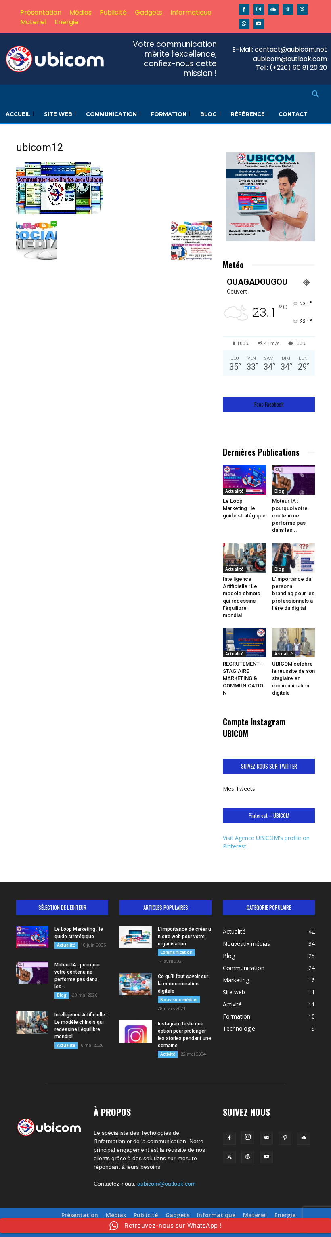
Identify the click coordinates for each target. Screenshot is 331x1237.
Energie (284, 1215)
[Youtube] (258, 24)
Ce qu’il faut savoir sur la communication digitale (183, 984)
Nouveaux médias (178, 999)
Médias (116, 1215)
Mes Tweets (239, 788)
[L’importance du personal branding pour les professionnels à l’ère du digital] (293, 557)
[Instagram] (258, 9)
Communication (176, 952)
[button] (315, 94)
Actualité (234, 491)
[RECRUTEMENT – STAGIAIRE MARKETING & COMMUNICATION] (244, 642)
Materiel (255, 1215)
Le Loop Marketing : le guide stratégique (244, 508)
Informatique (216, 1215)
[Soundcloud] (273, 9)
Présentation (79, 1215)
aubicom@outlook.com (166, 1183)
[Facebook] (244, 9)
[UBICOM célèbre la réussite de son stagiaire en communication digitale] (293, 642)
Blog (279, 491)
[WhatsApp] (244, 24)
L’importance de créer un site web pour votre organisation (184, 936)
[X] (302, 9)
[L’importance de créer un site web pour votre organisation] (135, 937)
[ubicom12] (59, 212)
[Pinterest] (285, 1138)
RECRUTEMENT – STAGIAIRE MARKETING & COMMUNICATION (243, 678)
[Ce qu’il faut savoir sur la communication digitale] (135, 984)
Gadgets (177, 1215)
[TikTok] (288, 9)
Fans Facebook (269, 404)
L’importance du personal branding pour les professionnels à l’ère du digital (293, 593)
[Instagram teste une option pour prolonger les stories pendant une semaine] (135, 1031)
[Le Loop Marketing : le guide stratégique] (244, 480)
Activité (167, 1054)
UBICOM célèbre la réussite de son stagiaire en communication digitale (293, 678)
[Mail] (266, 1138)
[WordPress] (247, 1157)
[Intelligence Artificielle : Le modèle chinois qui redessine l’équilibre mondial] (244, 557)
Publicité (146, 1215)
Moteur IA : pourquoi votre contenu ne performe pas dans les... (290, 515)
